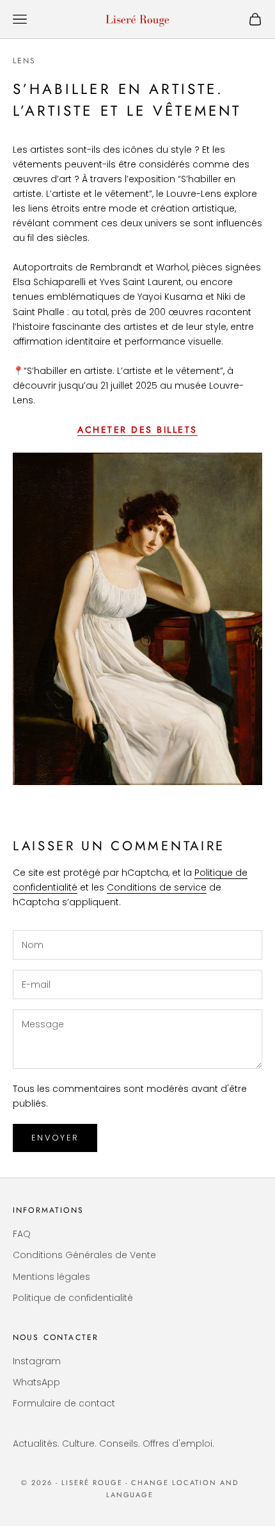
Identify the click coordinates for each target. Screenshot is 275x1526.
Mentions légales (51, 1276)
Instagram (37, 1361)
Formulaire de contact (64, 1403)
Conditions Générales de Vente (84, 1255)
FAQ (22, 1233)
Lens (24, 60)
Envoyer (55, 1138)
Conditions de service (157, 887)
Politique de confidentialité (73, 1297)
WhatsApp (36, 1382)
